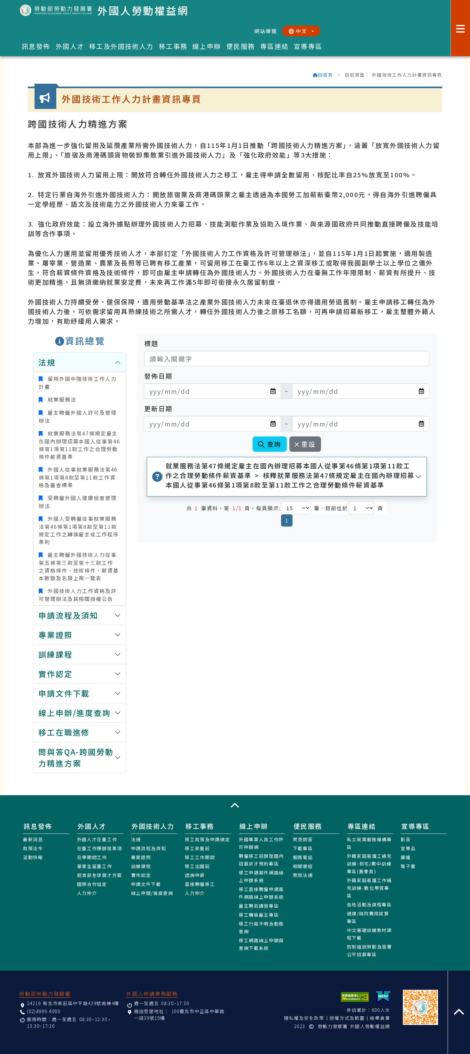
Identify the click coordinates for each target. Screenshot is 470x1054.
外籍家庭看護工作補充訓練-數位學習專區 (369, 888)
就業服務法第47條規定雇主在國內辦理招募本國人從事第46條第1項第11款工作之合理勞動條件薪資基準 (79, 444)
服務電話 (303, 857)
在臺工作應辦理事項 (99, 848)
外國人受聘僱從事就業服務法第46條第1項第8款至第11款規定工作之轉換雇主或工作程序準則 (79, 530)
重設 (308, 444)
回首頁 (325, 75)
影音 (406, 839)
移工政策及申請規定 (207, 839)
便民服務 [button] (240, 46)
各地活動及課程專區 (369, 904)
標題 (151, 343)
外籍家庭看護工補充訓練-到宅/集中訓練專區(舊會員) (369, 863)
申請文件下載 (146, 884)
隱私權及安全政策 (304, 1018)
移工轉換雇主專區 (259, 915)
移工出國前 (197, 866)
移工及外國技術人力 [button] (121, 46)
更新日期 (158, 408)
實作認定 (141, 875)
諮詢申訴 (195, 875)
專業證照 (141, 857)
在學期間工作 (92, 857)
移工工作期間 (200, 857)
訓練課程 (141, 866)
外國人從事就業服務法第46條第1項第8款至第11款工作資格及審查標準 (78, 477)
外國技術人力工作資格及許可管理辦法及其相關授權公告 (77, 595)
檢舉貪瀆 (380, 1018)
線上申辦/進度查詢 (152, 893)
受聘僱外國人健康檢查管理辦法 (77, 502)
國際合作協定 (92, 884)
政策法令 (33, 848)
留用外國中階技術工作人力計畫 (77, 382)
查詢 (274, 444)
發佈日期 (158, 376)
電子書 (408, 866)
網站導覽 (265, 31)
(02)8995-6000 (43, 1011)
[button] (235, 805)
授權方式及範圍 (347, 1018)
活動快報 (33, 857)
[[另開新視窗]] (383, 997)
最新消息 (33, 839)
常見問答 (303, 839)
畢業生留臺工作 (94, 866)
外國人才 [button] (70, 46)
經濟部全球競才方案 (99, 875)
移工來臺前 (197, 848)
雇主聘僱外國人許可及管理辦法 (77, 416)
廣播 (406, 857)
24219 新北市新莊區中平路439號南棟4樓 (73, 1003)
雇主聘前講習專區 (259, 906)
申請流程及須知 (148, 848)
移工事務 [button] (173, 46)
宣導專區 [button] (308, 46)
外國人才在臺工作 (97, 839)
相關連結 (303, 866)
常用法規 (303, 875)
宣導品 (408, 848)
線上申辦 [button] (206, 46)
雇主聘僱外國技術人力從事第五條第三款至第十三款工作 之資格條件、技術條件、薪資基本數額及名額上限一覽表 (79, 566)
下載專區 (303, 848)
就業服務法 (60, 399)
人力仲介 (87, 893)
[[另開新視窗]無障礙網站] (355, 997)
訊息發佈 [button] (36, 46)
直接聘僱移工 (200, 884)
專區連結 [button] (274, 46)
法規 (136, 839)
